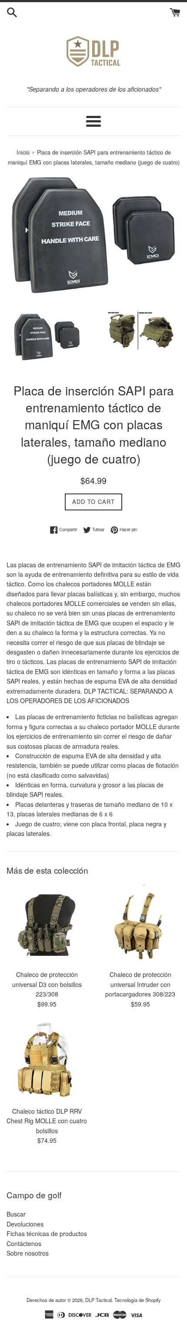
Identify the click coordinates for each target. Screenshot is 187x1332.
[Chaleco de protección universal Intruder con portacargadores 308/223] (140, 925)
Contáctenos (24, 1243)
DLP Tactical (98, 1299)
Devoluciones (25, 1224)
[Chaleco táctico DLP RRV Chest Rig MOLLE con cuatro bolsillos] (47, 1062)
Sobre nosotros (28, 1253)
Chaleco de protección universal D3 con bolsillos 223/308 (47, 984)
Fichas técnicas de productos (47, 1233)
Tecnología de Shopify (137, 1299)
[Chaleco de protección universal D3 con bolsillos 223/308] (47, 925)
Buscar (16, 1214)
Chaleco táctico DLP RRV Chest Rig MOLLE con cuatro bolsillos (47, 1121)
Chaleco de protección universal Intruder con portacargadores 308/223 (140, 984)
